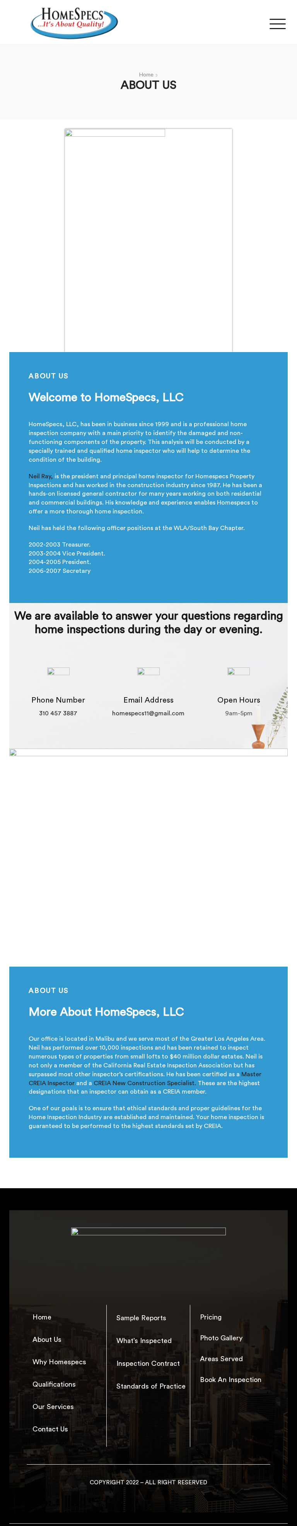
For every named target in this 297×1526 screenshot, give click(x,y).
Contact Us (50, 1429)
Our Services (53, 1406)
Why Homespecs (59, 1361)
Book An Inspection (230, 1379)
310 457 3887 (58, 713)
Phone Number (58, 700)
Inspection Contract (148, 1363)
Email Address (148, 700)
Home (146, 74)
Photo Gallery (221, 1338)
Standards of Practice (151, 1386)
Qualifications (54, 1384)
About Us (46, 1339)
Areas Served (221, 1358)
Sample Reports (141, 1317)
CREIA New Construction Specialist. (145, 1083)
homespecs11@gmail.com (148, 713)
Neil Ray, (41, 476)
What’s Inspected (144, 1340)
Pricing (211, 1317)
